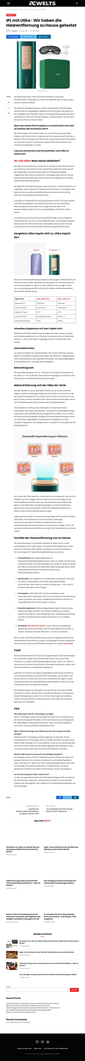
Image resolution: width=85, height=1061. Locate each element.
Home (8, 9)
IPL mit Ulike (22, 161)
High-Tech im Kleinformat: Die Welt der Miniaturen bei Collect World (61, 848)
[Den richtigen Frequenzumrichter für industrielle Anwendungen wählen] (61, 868)
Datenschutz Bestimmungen (56, 1048)
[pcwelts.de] (42, 3)
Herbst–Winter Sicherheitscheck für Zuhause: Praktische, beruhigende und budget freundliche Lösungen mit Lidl (23, 916)
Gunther (15, 31)
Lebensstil (11, 15)
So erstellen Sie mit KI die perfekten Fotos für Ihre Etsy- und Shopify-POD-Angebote (60, 916)
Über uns (37, 1048)
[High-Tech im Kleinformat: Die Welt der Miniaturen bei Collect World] (61, 834)
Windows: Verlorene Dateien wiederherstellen (21, 1012)
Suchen (8, 987)
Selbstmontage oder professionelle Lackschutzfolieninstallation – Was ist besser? (23, 883)
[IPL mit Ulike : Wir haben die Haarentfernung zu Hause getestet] (42, 65)
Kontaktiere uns (24, 1048)
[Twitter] (8, 108)
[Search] (77, 3)
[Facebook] (8, 102)
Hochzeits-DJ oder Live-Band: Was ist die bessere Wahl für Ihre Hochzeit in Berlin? (22, 849)
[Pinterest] (8, 113)
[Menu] (8, 3)
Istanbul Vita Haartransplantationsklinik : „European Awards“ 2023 (27, 811)
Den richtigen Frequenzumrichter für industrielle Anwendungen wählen (60, 882)
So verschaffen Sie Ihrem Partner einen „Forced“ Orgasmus (59, 810)
